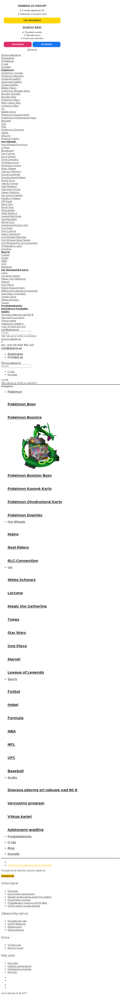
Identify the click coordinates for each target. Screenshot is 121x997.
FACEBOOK (46, 44)
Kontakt (6, 66)
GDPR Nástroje (17, 923)
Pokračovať (7, 876)
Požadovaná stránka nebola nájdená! (30, 865)
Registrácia (7, 58)
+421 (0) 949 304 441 (13, 326)
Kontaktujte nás (17, 920)
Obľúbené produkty (20, 969)
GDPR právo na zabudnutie (24, 905)
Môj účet (13, 963)
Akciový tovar (15, 947)
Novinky (12, 972)
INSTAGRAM (17, 44)
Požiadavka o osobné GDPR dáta (27, 902)
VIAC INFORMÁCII (32, 20)
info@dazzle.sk (10, 329)
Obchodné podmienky (21, 893)
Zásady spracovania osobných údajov (30, 896)
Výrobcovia (14, 944)
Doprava (13, 890)
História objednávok (19, 966)
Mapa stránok (16, 929)
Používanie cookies (19, 899)
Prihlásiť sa (7, 61)
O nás (4, 63)
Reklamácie (15, 926)
